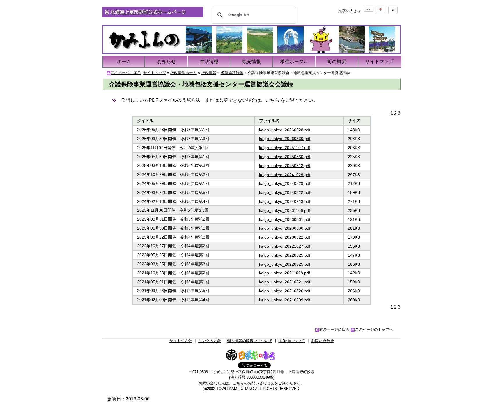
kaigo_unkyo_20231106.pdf (284, 210)
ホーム (124, 61)
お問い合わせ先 (261, 383)
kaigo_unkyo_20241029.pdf (284, 174)
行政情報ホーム (183, 73)
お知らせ (166, 61)
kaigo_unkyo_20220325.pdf (284, 264)
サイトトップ (154, 73)
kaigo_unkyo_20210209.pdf (284, 300)
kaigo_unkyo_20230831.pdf (284, 219)
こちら (272, 100)
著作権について (292, 341)
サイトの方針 (180, 341)
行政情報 (208, 73)
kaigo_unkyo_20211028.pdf (284, 273)
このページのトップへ (374, 329)
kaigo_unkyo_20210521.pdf (284, 282)
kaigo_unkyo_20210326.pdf (284, 291)
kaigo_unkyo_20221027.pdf (284, 246)
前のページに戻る (126, 73)
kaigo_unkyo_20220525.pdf (284, 255)
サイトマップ (379, 61)
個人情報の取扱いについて (249, 341)
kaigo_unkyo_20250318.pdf (284, 165)
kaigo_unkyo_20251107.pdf (284, 147)
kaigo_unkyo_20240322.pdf (284, 192)
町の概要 (336, 61)
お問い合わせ (322, 341)
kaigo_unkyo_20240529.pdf (284, 183)
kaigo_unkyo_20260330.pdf (284, 138)
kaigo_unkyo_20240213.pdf (284, 201)
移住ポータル (294, 61)
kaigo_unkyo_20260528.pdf (284, 130)
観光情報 (251, 61)
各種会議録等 (232, 73)
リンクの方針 (209, 341)
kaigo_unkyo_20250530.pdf (284, 156)
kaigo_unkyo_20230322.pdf (284, 237)
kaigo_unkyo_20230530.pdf (284, 228)
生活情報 (209, 61)
